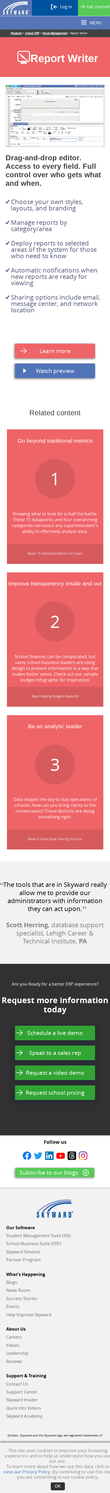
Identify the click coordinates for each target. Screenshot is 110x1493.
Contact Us (17, 1384)
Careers (14, 1337)
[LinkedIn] (49, 1155)
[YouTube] (60, 1155)
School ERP (32, 33)
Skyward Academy (24, 1416)
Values (12, 1345)
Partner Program (23, 1260)
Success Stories (21, 1298)
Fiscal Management (54, 33)
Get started (98, 7)
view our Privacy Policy (26, 1472)
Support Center (21, 1392)
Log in (66, 7)
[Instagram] (83, 1155)
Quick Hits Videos (23, 1408)
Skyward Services (23, 1252)
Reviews (14, 1361)
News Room (18, 1290)
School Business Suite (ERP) (33, 1243)
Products (16, 33)
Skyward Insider (22, 1400)
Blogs (11, 1282)
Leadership (17, 1353)
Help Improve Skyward (28, 1315)
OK (58, 1486)
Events (12, 1306)
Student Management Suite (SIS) (38, 1236)
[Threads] (72, 1155)
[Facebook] (27, 1155)
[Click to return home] (16, 8)
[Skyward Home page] (55, 1208)
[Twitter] (38, 1155)
